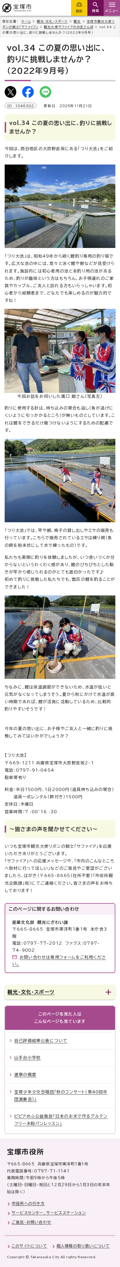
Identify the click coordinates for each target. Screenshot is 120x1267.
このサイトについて (29, 1246)
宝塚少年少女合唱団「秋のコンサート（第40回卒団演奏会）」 (61, 1095)
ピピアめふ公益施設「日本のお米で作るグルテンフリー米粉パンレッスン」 (60, 1120)
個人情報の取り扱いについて (83, 1246)
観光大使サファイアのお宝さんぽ (68, 26)
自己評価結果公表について (40, 1041)
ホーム (26, 21)
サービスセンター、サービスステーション (49, 1213)
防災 (79, 11)
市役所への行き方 (28, 1203)
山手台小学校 (27, 1058)
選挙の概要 (25, 1075)
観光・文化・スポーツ (52, 21)
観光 (77, 21)
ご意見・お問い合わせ (31, 1222)
